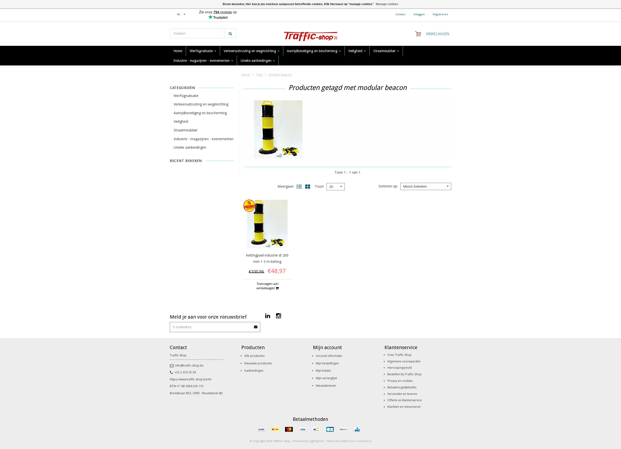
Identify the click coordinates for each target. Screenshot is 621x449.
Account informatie (329, 356)
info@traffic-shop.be (189, 365)
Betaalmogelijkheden (402, 387)
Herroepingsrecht (399, 368)
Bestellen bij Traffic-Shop (404, 374)
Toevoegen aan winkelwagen (267, 285)
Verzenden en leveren (402, 394)
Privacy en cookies (400, 381)
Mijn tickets (323, 371)
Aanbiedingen (253, 371)
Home (177, 51)
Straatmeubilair (385, 51)
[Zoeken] (230, 33)
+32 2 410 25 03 (185, 372)
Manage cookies (387, 4)
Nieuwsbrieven (326, 386)
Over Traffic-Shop (399, 355)
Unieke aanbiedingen (256, 61)
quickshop (267, 238)
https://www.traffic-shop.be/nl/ (191, 379)
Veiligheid (355, 51)
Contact (400, 14)
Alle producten (254, 356)
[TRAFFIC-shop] (310, 34)
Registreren (440, 14)
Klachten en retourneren (404, 407)
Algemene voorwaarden (404, 361)
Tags (259, 74)
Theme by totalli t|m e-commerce (348, 441)
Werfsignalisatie (202, 51)
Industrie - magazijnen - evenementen (202, 61)
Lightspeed (316, 441)
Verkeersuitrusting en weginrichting (250, 51)
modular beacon (280, 74)
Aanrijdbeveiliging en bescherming (312, 51)
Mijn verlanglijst (326, 378)
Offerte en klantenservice (404, 400)
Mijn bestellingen (327, 363)
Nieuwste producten (258, 363)
